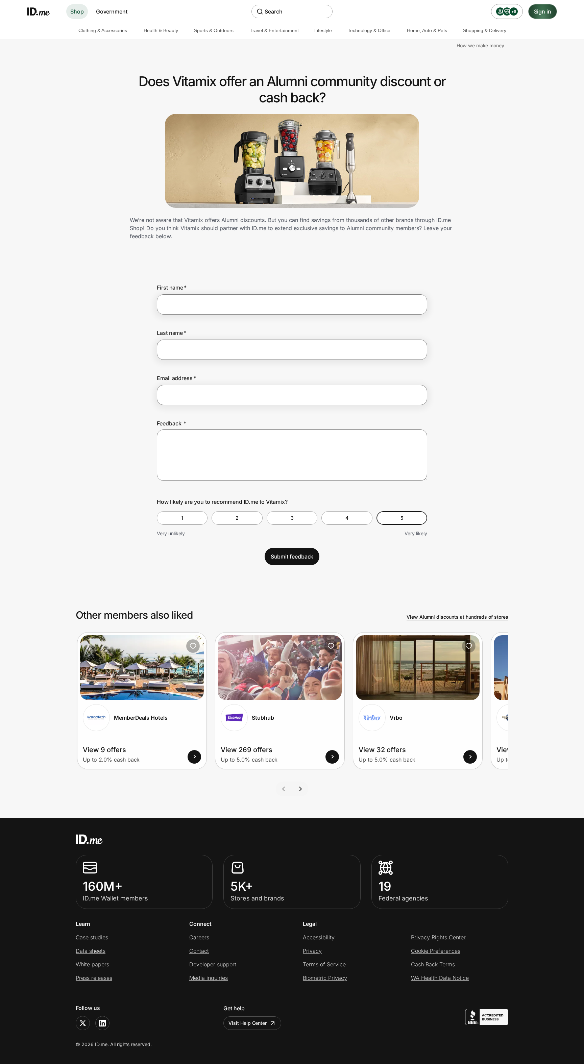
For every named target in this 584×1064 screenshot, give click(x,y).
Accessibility (319, 937)
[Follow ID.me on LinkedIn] (102, 1023)
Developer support (212, 964)
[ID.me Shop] (42, 11)
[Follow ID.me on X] (83, 1023)
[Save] (193, 646)
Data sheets (90, 950)
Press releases (94, 977)
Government (111, 11)
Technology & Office (369, 30)
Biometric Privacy (325, 977)
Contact (199, 950)
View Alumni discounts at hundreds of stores (457, 617)
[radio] (182, 518)
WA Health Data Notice (440, 977)
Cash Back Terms (433, 964)
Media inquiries (208, 977)
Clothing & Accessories (102, 30)
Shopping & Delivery (484, 30)
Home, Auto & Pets (427, 30)
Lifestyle (323, 30)
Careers (199, 937)
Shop (77, 11)
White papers (92, 964)
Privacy (312, 950)
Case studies (92, 937)
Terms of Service (324, 964)
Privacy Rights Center (438, 937)
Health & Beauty (161, 30)
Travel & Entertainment (274, 30)
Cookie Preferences (435, 950)
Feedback (171, 423)
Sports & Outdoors (214, 30)
